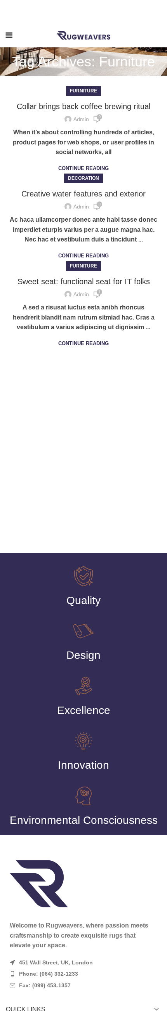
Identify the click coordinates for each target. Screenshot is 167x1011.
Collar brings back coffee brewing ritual (83, 106)
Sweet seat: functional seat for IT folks (83, 281)
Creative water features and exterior (83, 193)
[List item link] (83, 973)
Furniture (83, 91)
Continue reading (83, 168)
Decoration (83, 178)
